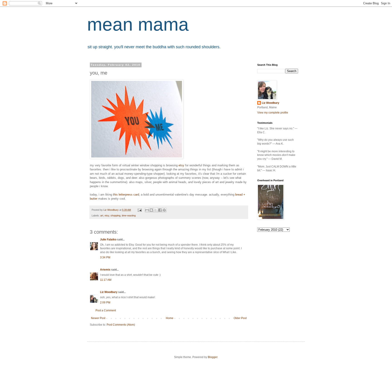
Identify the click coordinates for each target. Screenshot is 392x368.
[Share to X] (155, 210)
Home (169, 318)
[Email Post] (139, 209)
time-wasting (129, 215)
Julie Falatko (108, 239)
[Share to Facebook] (160, 210)
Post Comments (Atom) (121, 324)
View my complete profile (272, 112)
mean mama (138, 24)
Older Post (240, 318)
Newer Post (98, 318)
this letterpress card (126, 194)
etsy (181, 165)
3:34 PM (105, 257)
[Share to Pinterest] (164, 210)
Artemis (105, 269)
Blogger (212, 357)
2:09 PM (105, 302)
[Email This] (147, 210)
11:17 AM (105, 279)
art (101, 215)
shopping (115, 215)
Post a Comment (106, 310)
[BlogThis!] (151, 210)
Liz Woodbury (109, 292)
